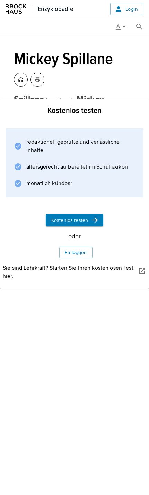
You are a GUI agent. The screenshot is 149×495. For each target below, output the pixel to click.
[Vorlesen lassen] (21, 80)
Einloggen (76, 252)
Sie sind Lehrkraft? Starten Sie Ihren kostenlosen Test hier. (68, 272)
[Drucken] (37, 80)
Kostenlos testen (69, 220)
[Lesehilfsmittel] (123, 26)
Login (131, 9)
